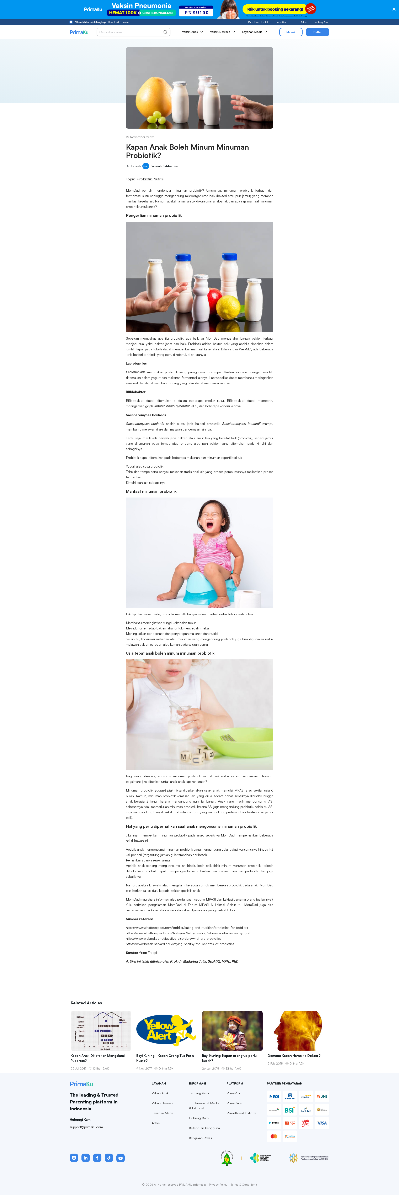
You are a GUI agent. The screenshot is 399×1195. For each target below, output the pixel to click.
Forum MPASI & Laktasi (206, 905)
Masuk (291, 32)
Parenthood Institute (258, 22)
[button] (74, 1158)
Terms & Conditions (244, 1184)
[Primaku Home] (79, 32)
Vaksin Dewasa (162, 1103)
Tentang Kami (321, 22)
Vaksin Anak (160, 1093)
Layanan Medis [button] (252, 32)
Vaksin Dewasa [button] (220, 32)
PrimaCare (281, 22)
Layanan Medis (163, 1113)
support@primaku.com (86, 1127)
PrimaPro (233, 1093)
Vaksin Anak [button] (190, 32)
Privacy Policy (218, 1184)
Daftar (317, 32)
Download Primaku (102, 22)
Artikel (304, 22)
